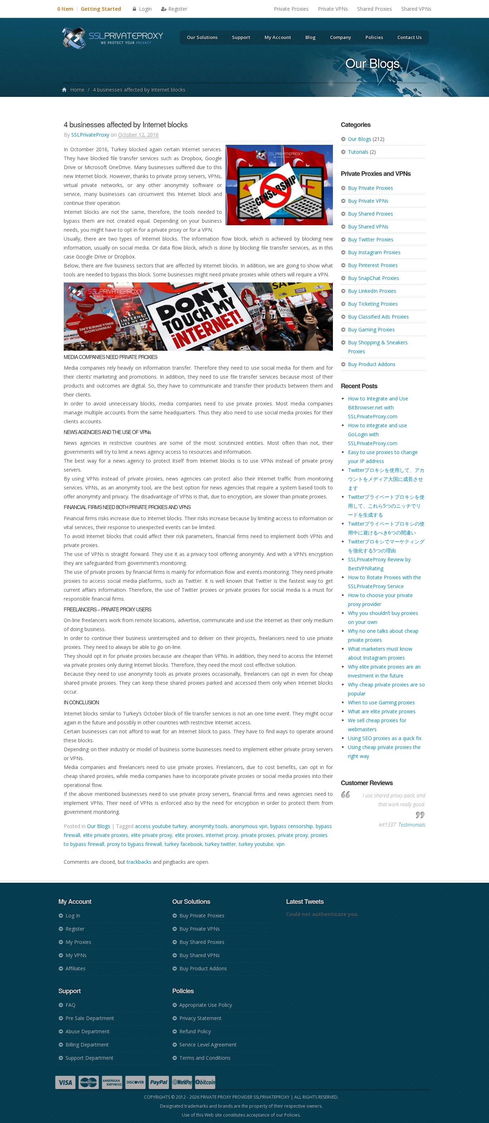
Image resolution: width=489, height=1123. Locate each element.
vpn (280, 844)
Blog (310, 37)
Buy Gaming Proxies (371, 329)
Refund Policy (195, 1031)
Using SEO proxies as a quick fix (384, 738)
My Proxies (78, 942)
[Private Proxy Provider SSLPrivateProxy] (115, 39)
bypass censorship (291, 826)
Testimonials (411, 824)
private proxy (293, 835)
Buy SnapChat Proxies (373, 278)
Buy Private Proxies (370, 187)
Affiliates (76, 968)
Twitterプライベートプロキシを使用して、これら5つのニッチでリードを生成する (386, 505)
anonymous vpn (248, 826)
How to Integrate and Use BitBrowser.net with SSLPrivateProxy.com (378, 407)
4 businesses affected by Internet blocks (126, 124)
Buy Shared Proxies (370, 213)
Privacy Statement (200, 1018)
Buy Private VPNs (368, 200)
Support (241, 37)
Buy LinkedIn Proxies (372, 290)
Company (340, 37)
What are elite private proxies (382, 711)
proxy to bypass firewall (134, 844)
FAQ (71, 1004)
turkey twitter (220, 844)
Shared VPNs (416, 8)
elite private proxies (105, 835)
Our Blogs (359, 139)
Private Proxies (291, 8)
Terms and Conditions (205, 1057)
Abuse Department (88, 1031)
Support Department (89, 1057)
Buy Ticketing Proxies (373, 303)
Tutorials (358, 151)
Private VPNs (333, 8)
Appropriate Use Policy (205, 1004)
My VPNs (76, 955)
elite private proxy (151, 835)
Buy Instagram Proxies (374, 252)
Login (144, 8)
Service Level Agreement (208, 1044)
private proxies (258, 835)
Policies (374, 37)
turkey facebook (183, 844)
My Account (278, 37)
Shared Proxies (374, 8)
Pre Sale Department (90, 1018)
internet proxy (222, 835)
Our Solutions (202, 37)
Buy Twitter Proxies (370, 239)
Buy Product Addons (372, 364)
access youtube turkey (161, 826)
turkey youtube (256, 844)
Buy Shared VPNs (368, 226)
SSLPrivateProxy (90, 134)
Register (177, 8)
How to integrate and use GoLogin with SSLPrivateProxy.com (377, 434)
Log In (73, 915)
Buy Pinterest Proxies (373, 265)
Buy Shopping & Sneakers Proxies (378, 347)
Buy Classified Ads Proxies (378, 316)
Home (77, 89)
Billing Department (87, 1044)
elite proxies (189, 835)
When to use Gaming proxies (381, 702)
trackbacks (139, 861)
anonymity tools (208, 826)
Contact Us (409, 37)
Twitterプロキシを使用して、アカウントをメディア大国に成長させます (386, 479)
